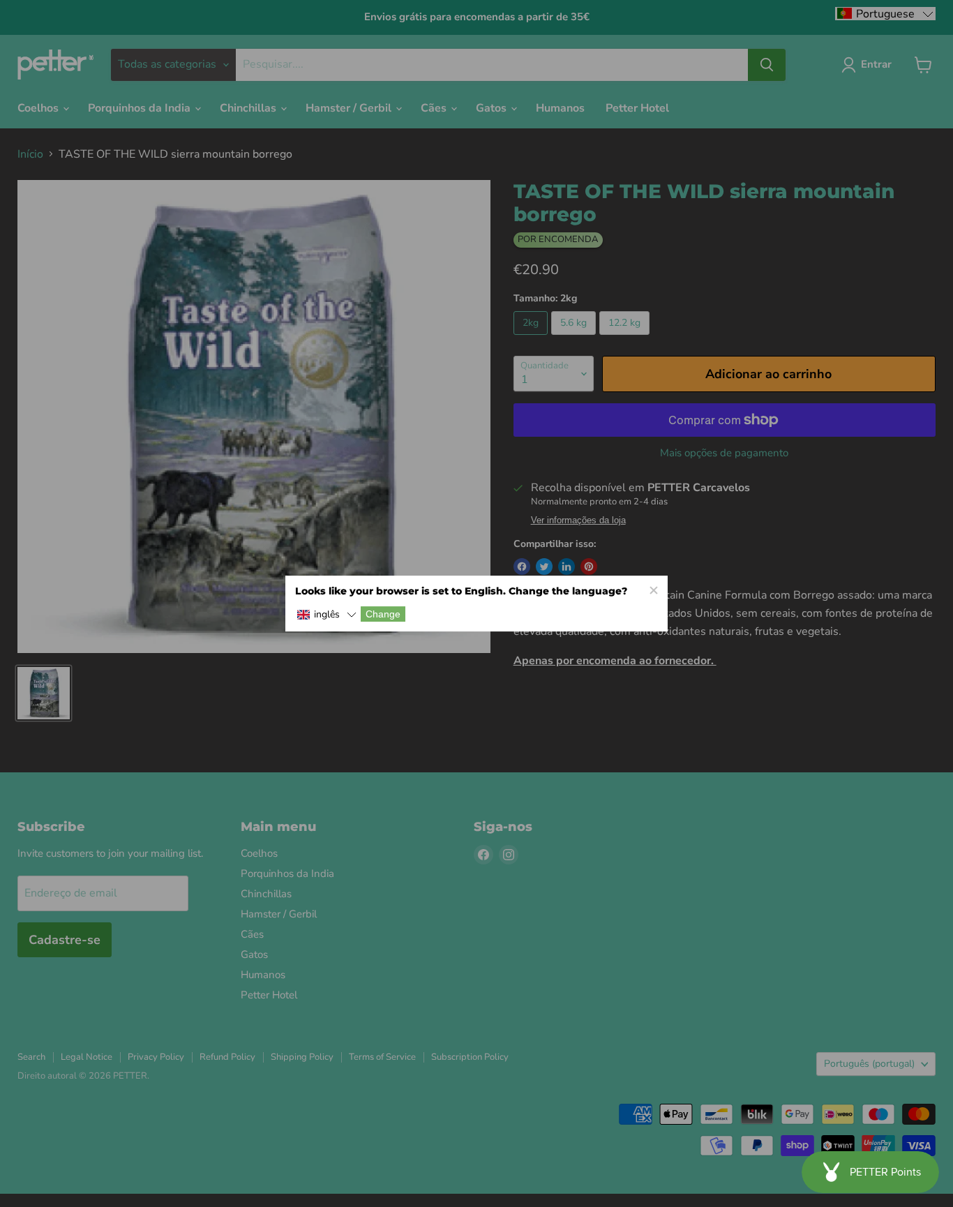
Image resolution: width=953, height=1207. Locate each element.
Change (383, 614)
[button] (326, 615)
